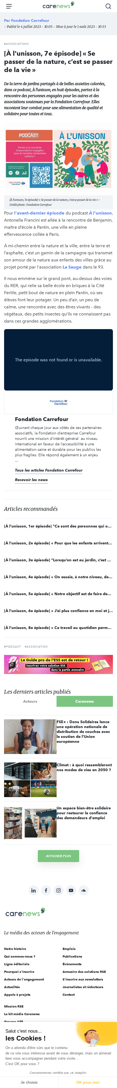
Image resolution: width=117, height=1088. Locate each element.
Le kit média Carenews (22, 1014)
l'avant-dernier (30, 213)
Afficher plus (58, 856)
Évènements (72, 964)
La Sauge (72, 267)
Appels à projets (17, 994)
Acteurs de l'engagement (24, 979)
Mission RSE (13, 1006)
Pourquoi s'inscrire (19, 972)
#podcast (12, 646)
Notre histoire (15, 949)
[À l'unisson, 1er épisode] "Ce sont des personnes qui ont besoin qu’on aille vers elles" (58, 526)
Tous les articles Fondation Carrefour (48, 470)
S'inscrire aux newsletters (83, 979)
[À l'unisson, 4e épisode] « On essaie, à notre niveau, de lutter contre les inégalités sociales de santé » (58, 577)
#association (36, 646)
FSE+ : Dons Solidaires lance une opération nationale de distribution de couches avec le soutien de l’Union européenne (83, 732)
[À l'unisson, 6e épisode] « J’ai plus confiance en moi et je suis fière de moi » (58, 611)
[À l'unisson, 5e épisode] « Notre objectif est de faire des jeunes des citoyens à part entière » (58, 594)
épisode (55, 213)
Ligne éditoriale (16, 964)
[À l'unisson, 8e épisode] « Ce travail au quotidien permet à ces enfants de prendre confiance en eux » (58, 627)
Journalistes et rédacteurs (83, 987)
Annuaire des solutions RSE (84, 972)
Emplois (69, 949)
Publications (72, 956)
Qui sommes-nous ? (19, 956)
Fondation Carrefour (30, 20)
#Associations (16, 44)
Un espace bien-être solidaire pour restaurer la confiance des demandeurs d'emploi (84, 813)
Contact (69, 994)
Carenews (84, 701)
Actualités (12, 987)
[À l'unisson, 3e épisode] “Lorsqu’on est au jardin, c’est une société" (58, 560)
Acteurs (30, 701)
